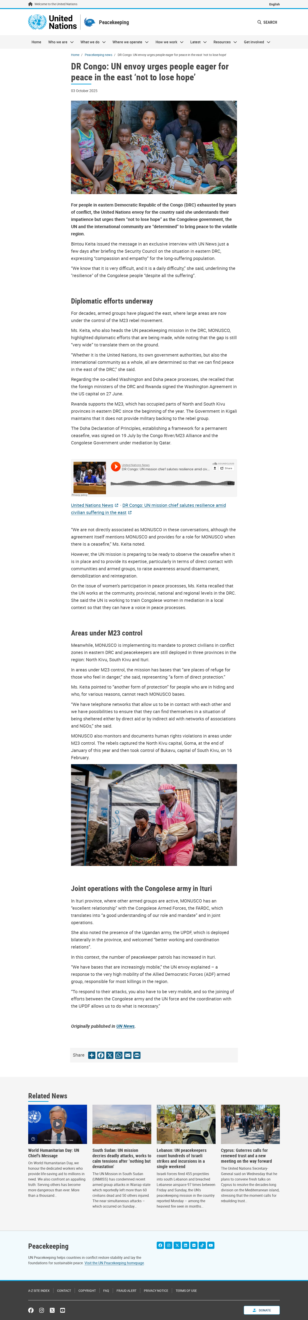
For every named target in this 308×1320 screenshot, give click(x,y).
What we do (88, 41)
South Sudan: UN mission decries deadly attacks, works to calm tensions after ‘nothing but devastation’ (121, 1158)
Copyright (87, 1290)
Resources (220, 41)
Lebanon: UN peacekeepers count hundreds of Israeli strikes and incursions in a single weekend (182, 1158)
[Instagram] (168, 1245)
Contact (64, 1290)
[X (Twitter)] (177, 1245)
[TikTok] (202, 1245)
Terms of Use (186, 1290)
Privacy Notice (156, 1290)
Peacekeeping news (98, 55)
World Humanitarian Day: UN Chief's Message (53, 1153)
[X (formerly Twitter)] (52, 1310)
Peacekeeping (114, 22)
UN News (125, 1026)
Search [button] (269, 22)
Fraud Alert (126, 1290)
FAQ (106, 1290)
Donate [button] (264, 1310)
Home (36, 41)
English (274, 4)
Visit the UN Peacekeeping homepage (114, 1262)
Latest (193, 41)
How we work (164, 41)
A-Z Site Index (39, 1290)
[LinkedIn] (185, 1245)
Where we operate (125, 41)
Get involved (252, 41)
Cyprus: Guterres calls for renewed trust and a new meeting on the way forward (246, 1156)
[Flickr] (194, 1245)
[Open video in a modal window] (57, 1124)
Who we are (56, 41)
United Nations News (92, 505)
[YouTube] (210, 1245)
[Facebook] (160, 1245)
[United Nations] (52, 22)
